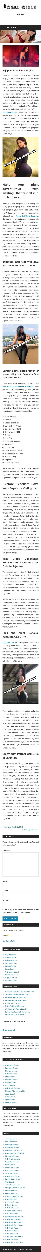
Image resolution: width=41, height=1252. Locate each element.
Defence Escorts (11, 1205)
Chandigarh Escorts (12, 1065)
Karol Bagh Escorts (12, 1168)
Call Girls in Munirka (12, 1159)
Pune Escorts (10, 1077)
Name (5, 881)
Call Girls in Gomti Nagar (14, 1225)
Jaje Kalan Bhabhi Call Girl (13, 827)
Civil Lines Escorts (12, 1202)
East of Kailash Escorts (13, 1179)
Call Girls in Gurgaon (12, 1088)
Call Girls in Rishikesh (13, 1219)
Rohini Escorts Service (13, 1150)
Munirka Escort (10, 1082)
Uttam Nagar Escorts (12, 1176)
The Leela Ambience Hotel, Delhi (16, 995)
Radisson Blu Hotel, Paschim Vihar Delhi (19, 992)
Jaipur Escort (10, 1094)
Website (6, 900)
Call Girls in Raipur (12, 1228)
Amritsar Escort (11, 1103)
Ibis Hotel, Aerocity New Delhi (15, 997)
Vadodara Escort (11, 963)
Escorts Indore (10, 1085)
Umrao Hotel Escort (12, 1003)
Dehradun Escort (11, 960)
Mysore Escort (10, 955)
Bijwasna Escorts (11, 1193)
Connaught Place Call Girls (14, 1153)
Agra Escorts (10, 1100)
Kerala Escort (10, 969)
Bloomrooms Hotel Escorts (15, 1015)
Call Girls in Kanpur (12, 1231)
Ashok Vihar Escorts (12, 1185)
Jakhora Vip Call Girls (29, 830)
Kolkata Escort (10, 966)
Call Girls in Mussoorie (13, 1222)
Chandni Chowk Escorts (14, 1196)
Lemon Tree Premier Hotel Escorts (17, 1012)
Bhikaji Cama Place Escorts (15, 1188)
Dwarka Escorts (11, 1142)
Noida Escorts (10, 1097)
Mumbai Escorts (11, 1071)
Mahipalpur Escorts (12, 1147)
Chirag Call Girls (11, 1199)
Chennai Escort (10, 958)
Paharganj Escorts (11, 1145)
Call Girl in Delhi (11, 1074)
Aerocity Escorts (11, 1139)
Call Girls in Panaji (11, 1239)
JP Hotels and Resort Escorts (16, 1009)
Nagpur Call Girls (11, 978)
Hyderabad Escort (11, 975)
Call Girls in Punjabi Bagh (14, 1242)
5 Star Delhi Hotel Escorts (14, 1006)
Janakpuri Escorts (11, 1173)
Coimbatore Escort (12, 972)
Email (5, 891)
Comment (7, 850)
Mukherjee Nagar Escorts (14, 1216)
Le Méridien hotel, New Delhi (15, 1000)
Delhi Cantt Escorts (12, 1208)
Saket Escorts (10, 1165)
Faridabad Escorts (11, 1080)
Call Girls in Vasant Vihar (14, 1237)
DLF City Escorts (11, 1214)
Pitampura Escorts (12, 1156)
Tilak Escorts (10, 1182)
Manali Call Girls (11, 981)
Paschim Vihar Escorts (13, 1170)
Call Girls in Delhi (9, 941)
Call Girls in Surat (11, 1234)
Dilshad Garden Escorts (13, 1211)
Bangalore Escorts (11, 1068)
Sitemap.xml (9, 1030)
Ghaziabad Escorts (12, 1162)
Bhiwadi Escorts (11, 1191)
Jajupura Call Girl (10, 642)
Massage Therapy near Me (15, 1091)
